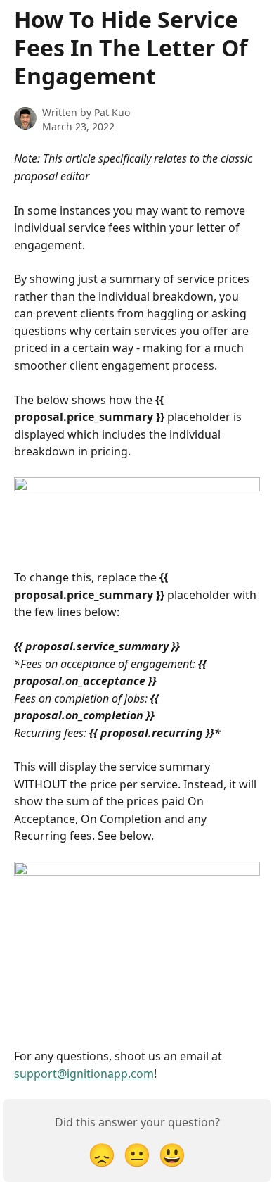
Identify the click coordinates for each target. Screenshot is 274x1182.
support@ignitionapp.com (84, 1073)
